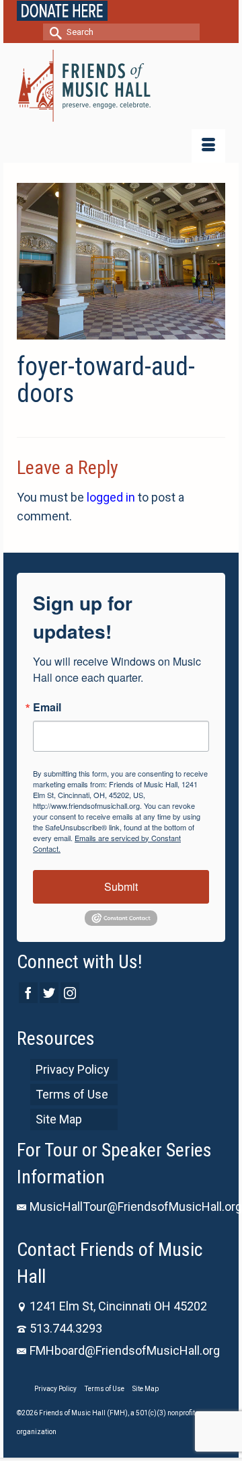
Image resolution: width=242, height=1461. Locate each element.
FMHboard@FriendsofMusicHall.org (125, 1350)
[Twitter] (49, 992)
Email (47, 707)
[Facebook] (28, 992)
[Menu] (208, 146)
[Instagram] (70, 992)
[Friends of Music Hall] (121, 86)
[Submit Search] (53, 32)
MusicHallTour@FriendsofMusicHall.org (136, 1206)
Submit (121, 886)
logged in (111, 497)
